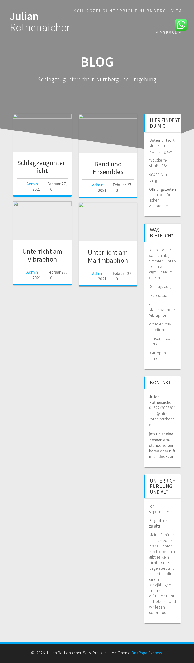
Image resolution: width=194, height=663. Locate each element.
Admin (32, 183)
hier (161, 434)
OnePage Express (146, 652)
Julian (40, 22)
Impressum (167, 32)
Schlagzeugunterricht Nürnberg (120, 11)
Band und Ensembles (108, 168)
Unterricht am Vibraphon (42, 255)
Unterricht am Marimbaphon (108, 256)
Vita (176, 11)
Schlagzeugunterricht (42, 166)
